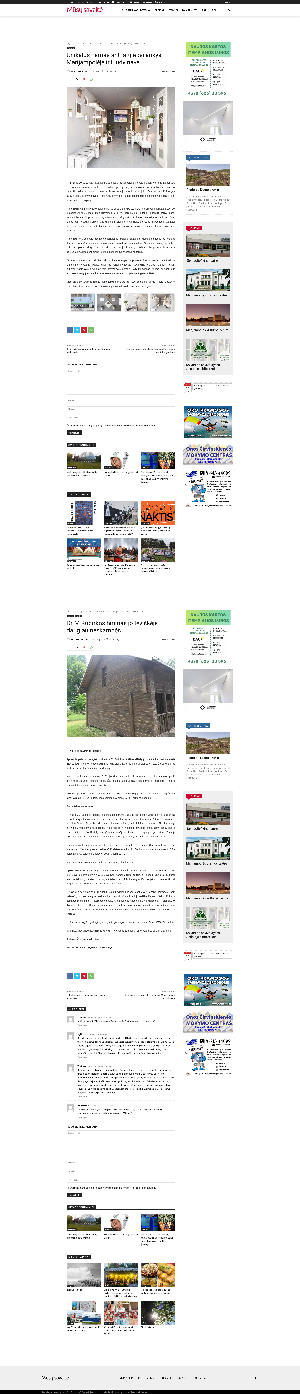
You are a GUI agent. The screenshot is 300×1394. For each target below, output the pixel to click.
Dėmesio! (82, 43)
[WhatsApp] (91, 79)
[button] (229, 10)
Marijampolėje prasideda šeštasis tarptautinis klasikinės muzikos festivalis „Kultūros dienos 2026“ (119, 530)
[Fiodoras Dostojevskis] (208, 175)
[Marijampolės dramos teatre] (208, 280)
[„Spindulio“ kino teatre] (208, 245)
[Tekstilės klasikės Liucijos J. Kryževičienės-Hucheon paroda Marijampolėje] (84, 513)
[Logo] (55, 1378)
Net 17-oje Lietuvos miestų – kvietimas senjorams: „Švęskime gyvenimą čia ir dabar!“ (155, 568)
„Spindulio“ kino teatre (202, 260)
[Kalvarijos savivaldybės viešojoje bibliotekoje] (208, 350)
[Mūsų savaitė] (69, 71)
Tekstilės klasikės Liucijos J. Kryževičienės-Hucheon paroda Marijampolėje (81, 530)
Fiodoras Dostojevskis (202, 190)
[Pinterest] (84, 79)
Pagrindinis (71, 43)
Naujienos (72, 467)
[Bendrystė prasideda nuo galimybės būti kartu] (84, 550)
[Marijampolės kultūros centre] (208, 315)
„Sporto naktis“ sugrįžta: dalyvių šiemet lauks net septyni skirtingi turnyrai (155, 530)
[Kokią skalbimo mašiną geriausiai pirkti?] (121, 460)
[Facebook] (70, 79)
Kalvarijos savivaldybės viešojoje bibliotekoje (203, 367)
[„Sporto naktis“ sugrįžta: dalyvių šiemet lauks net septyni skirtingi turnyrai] (158, 513)
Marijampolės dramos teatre (206, 295)
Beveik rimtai (110, 467)
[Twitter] (77, 79)
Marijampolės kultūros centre (207, 330)
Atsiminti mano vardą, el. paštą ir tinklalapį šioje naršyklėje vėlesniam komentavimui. (113, 425)
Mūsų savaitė (77, 71)
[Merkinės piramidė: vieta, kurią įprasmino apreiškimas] (84, 460)
